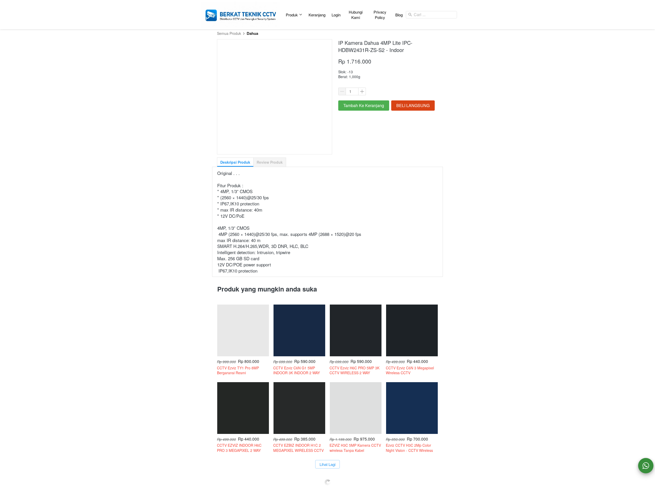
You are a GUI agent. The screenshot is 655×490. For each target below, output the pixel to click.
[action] (645, 465)
